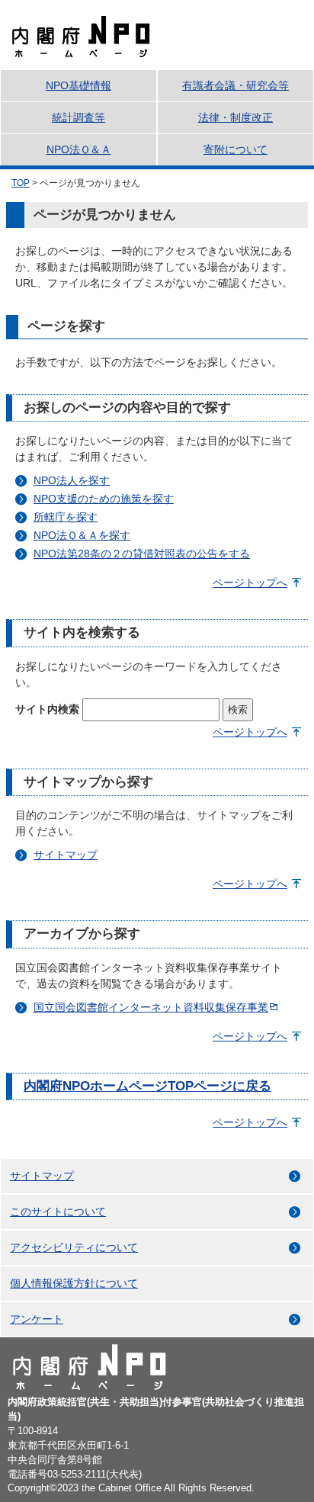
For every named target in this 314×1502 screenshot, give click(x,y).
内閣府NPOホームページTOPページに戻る (147, 1086)
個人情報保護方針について (74, 1283)
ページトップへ (250, 582)
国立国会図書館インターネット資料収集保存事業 (151, 1007)
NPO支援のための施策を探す (104, 499)
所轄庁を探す (66, 517)
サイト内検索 (47, 709)
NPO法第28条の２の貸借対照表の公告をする (142, 553)
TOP (20, 183)
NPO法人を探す (72, 480)
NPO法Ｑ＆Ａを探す (82, 535)
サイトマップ (66, 855)
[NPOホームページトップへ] (81, 35)
